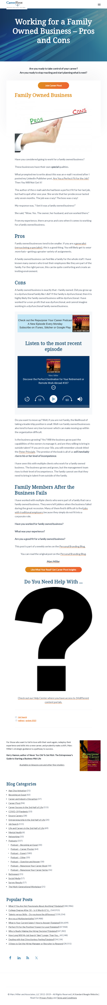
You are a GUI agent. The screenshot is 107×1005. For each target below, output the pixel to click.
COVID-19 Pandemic (18, 811)
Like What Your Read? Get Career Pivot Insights (53, 569)
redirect (21, 720)
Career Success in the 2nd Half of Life (25, 807)
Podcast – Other (18, 857)
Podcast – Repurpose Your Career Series (29, 870)
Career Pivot (14, 803)
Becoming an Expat (17, 795)
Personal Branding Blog (73, 553)
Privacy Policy (46, 998)
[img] (53, 387)
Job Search (22, 717)
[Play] (54, 399)
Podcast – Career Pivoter (22, 849)
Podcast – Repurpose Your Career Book (29, 866)
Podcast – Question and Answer (25, 861)
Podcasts (12, 840)
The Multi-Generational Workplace (24, 886)
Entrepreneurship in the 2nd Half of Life (26, 820)
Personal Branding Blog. (72, 546)
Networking (14, 836)
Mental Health (15, 832)
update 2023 (30, 720)
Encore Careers (15, 815)
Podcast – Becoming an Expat (24, 845)
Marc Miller (53, 561)
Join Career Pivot (53, 85)
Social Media (14, 878)
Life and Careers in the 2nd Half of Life (26, 828)
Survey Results (15, 882)
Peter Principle (27, 451)
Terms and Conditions (67, 998)
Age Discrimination (17, 790)
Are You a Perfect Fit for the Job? (71, 178)
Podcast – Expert (18, 853)
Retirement (13, 874)
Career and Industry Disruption (22, 799)
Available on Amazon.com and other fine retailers (42, 765)
